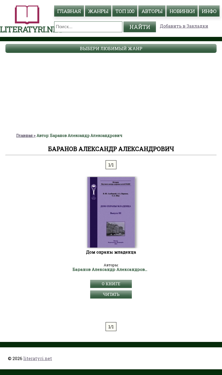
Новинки (182, 11)
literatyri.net (37, 358)
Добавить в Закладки (184, 26)
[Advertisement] (111, 92)
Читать (111, 294)
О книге (111, 283)
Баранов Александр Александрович (111, 269)
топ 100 (124, 11)
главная (69, 11)
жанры (98, 11)
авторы (151, 11)
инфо (209, 11)
